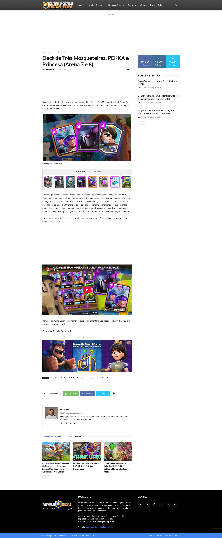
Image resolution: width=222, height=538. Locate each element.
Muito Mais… (157, 5)
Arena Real (54, 378)
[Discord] (140, 504)
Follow (159, 56)
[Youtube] (76, 423)
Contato (177, 536)
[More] (113, 393)
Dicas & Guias (115, 5)
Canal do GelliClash (67, 378)
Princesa (110, 378)
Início (80, 5)
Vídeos (143, 5)
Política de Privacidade (163, 536)
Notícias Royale (95, 5)
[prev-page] (44, 477)
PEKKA (102, 378)
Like (145, 56)
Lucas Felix (49, 69)
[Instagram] (67, 423)
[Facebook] (62, 423)
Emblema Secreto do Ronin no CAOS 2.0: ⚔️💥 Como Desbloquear (86, 466)
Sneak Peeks (47, 460)
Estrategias (81, 378)
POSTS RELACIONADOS (55, 436)
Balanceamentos (110, 460)
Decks (131, 5)
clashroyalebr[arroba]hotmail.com (100, 527)
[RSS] (161, 504)
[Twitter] (72, 423)
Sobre (150, 536)
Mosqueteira (92, 378)
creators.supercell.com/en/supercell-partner (96, 521)
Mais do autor (76, 436)
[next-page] (48, 477)
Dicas (75, 460)
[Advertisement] (111, 32)
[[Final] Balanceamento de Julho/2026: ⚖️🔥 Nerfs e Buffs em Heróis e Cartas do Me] (118, 451)
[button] (176, 5)
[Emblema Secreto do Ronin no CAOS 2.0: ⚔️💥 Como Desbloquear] (87, 451)
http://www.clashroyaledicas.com (71, 413)
